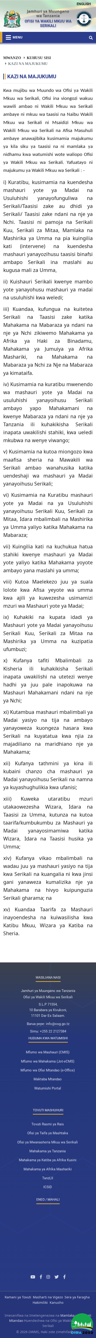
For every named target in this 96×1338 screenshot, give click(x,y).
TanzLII (47, 1178)
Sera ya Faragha (77, 1297)
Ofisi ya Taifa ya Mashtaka (47, 1133)
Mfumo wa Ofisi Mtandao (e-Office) (48, 1070)
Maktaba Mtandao (48, 1079)
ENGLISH (84, 4)
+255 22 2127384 (53, 1031)
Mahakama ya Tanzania (47, 1151)
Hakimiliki (40, 1302)
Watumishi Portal (47, 1088)
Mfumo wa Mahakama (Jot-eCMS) (47, 1061)
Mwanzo (12, 58)
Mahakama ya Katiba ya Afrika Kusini (47, 1160)
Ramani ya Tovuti (18, 1297)
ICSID (47, 1187)
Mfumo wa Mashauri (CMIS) (47, 1052)
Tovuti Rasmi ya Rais (47, 1124)
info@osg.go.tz (57, 1024)
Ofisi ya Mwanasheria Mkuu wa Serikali (47, 1142)
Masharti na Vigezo (48, 1297)
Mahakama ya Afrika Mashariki (48, 1169)
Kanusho (56, 1302)
